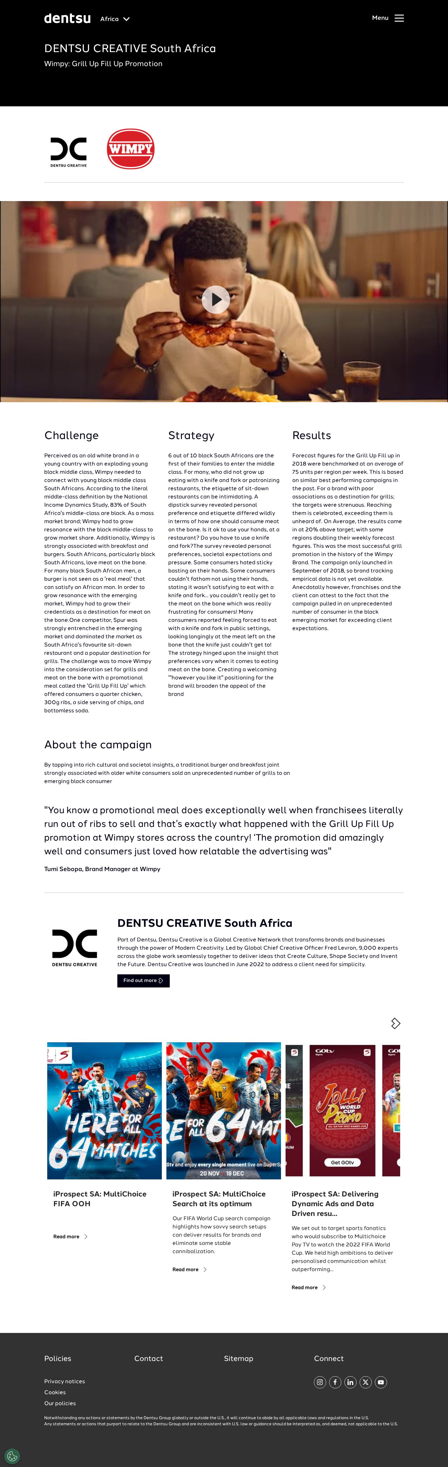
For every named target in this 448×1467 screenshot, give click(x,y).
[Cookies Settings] (12, 1456)
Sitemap (238, 1359)
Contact (148, 1359)
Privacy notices (64, 1381)
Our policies (60, 1403)
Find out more (140, 980)
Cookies (55, 1392)
